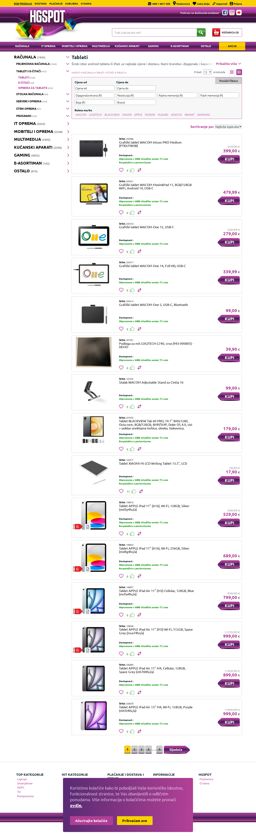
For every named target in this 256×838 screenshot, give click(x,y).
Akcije (232, 46)
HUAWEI (163, 115)
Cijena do (122, 82)
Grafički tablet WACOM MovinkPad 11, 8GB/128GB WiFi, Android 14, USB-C (155, 186)
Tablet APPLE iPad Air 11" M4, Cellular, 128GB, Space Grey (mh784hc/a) (152, 670)
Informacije (164, 774)
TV (19, 792)
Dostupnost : (126, 155)
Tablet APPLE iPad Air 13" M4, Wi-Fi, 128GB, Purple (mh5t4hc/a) (156, 708)
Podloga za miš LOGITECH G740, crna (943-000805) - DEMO (156, 345)
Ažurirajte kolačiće (91, 820)
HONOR (150, 115)
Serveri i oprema (31, 101)
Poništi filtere (228, 80)
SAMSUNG (203, 115)
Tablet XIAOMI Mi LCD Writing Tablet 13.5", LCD (153, 463)
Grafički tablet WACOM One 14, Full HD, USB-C (152, 266)
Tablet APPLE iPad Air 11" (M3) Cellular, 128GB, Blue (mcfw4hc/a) (156, 592)
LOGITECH (95, 115)
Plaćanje (56, 3)
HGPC (21, 787)
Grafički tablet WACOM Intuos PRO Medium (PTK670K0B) (150, 144)
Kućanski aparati (127, 46)
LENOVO (176, 115)
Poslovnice (206, 779)
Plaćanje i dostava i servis (125, 776)
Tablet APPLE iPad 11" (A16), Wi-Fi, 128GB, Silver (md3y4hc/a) (154, 507)
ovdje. (76, 805)
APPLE (138, 115)
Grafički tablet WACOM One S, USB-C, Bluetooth (153, 304)
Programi (26, 116)
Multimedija (101, 46)
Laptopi (22, 779)
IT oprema (48, 46)
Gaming (153, 46)
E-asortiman (180, 46)
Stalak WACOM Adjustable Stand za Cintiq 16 (151, 382)
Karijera (71, 3)
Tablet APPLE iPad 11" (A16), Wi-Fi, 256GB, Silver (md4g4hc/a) (154, 550)
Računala (22, 46)
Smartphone (25, 783)
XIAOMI (127, 115)
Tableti (26, 77)
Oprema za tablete (35, 87)
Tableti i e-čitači (31, 71)
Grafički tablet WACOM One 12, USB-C (146, 227)
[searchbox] (94, 95)
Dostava (41, 3)
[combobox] (94, 95)
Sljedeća (175, 749)
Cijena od (81, 82)
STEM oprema (28, 108)
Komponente (25, 796)
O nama (86, 3)
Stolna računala (32, 94)
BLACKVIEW (112, 115)
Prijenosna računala (36, 63)
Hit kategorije (75, 774)
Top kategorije (30, 774)
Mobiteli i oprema (74, 46)
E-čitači (26, 82)
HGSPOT (76, 72)
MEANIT (190, 115)
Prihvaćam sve (134, 820)
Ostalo (206, 46)
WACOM (81, 115)
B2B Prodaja (23, 3)
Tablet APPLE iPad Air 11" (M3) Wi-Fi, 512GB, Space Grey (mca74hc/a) (156, 631)
